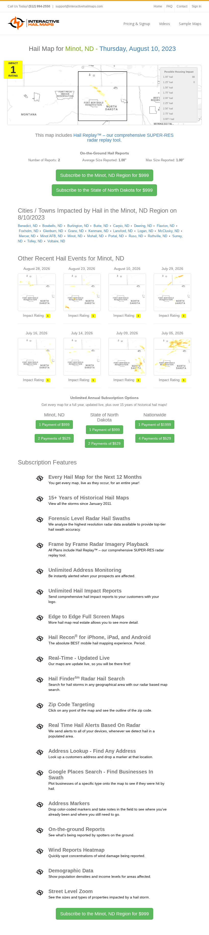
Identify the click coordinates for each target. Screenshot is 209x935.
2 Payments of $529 (54, 438)
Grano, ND (76, 231)
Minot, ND (75, 236)
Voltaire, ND (56, 241)
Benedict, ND (27, 226)
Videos (164, 23)
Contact (182, 6)
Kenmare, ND (98, 231)
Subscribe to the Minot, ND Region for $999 (104, 913)
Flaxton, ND (165, 226)
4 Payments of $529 (155, 438)
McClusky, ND (168, 231)
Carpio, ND (121, 226)
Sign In (196, 6)
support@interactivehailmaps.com (79, 6)
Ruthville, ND (157, 236)
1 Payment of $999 (54, 425)
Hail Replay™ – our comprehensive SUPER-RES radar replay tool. (123, 138)
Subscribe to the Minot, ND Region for (104, 175)
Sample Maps (190, 23)
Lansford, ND (123, 231)
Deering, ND (143, 226)
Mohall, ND (95, 236)
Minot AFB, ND (51, 236)
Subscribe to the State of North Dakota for (104, 190)
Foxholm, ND (28, 231)
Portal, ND (116, 236)
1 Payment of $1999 (154, 425)
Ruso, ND (136, 236)
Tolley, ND (34, 241)
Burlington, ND (78, 226)
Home (158, 6)
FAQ (169, 6)
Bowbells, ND (52, 226)
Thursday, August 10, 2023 (137, 48)
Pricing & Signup (136, 23)
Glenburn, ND (53, 231)
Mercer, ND (27, 236)
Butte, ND (101, 226)
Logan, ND (145, 231)
